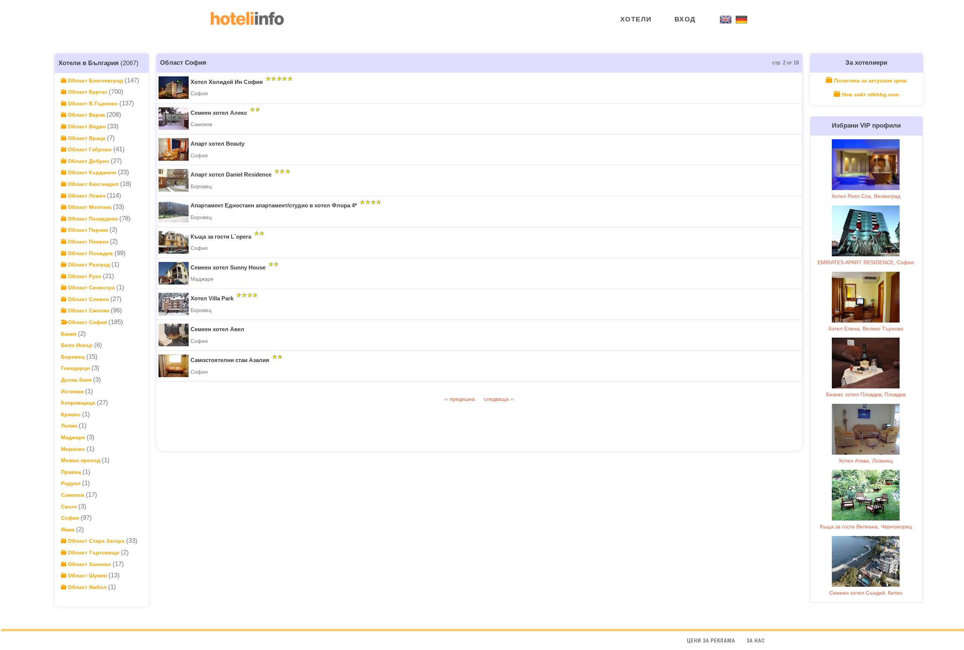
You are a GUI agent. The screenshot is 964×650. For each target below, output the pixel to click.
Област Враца (86, 138)
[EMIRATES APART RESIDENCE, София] (866, 231)
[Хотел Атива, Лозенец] (866, 429)
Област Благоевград (95, 81)
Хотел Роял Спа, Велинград (865, 196)
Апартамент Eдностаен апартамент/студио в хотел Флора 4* (274, 205)
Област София (87, 322)
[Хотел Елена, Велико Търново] (866, 297)
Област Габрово (89, 149)
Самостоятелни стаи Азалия (230, 360)
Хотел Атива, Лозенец (866, 461)
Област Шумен (87, 575)
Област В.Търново (92, 103)
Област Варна (86, 115)
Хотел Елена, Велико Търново (865, 329)
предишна (463, 399)
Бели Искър (77, 345)
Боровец (73, 357)
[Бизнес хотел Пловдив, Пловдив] (866, 363)
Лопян (70, 426)
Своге (69, 507)
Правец (71, 472)
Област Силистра (91, 288)
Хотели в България (88, 62)
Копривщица (79, 403)
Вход (685, 19)
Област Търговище (93, 553)
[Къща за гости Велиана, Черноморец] (866, 495)
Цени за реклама (711, 641)
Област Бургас (87, 92)
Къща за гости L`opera (221, 236)
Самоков (73, 495)
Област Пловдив (90, 253)
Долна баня (77, 380)
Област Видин (86, 126)
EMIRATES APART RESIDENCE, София (866, 262)
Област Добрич (88, 161)
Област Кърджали (92, 172)
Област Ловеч (86, 196)
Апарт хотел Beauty (217, 143)
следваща (497, 399)
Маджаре (74, 437)
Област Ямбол (87, 587)
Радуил (71, 483)
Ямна (68, 530)
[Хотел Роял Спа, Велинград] (866, 164)
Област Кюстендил (93, 184)
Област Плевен (88, 242)
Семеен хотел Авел (217, 329)
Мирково (74, 449)
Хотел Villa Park (212, 298)
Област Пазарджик (92, 219)
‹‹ (447, 399)
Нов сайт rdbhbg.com (870, 94)
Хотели (636, 19)
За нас (755, 641)
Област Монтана (89, 207)
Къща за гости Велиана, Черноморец (866, 527)
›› (512, 399)
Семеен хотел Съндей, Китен (865, 593)
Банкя (69, 334)
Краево (71, 414)
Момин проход (81, 460)
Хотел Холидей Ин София (227, 82)
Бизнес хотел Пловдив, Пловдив (866, 394)
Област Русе (84, 276)
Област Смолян (88, 310)
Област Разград (88, 265)
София (71, 518)
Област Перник (88, 230)
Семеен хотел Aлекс (219, 113)
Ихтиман (73, 391)
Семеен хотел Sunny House (228, 267)
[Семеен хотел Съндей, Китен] (866, 561)
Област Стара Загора (96, 541)
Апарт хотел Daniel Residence (231, 174)
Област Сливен (88, 299)
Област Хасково (89, 564)
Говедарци (76, 368)
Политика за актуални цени (870, 81)
